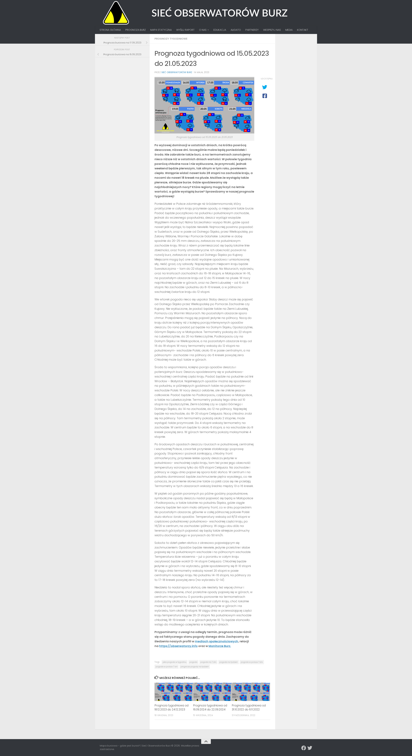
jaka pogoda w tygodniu (174, 662)
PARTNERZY (252, 30)
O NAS (202, 30)
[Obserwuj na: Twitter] (309, 748)
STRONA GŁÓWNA (110, 30)
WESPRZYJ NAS (272, 30)
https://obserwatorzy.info (178, 646)
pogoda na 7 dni (208, 662)
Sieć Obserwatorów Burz (176, 72)
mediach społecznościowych (216, 641)
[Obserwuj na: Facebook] (303, 748)
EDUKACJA (219, 30)
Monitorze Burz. (220, 646)
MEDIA (289, 30)
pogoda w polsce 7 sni (167, 666)
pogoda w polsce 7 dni (252, 662)
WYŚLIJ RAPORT (185, 30)
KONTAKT (302, 30)
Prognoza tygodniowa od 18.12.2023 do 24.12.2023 (171, 708)
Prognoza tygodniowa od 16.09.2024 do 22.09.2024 (210, 708)
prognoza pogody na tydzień (195, 666)
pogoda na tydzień (228, 662)
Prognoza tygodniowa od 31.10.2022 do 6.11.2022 (249, 708)
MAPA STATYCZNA (161, 30)
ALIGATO (236, 30)
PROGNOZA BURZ (135, 30)
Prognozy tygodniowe (170, 39)
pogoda (193, 662)
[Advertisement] (124, 82)
